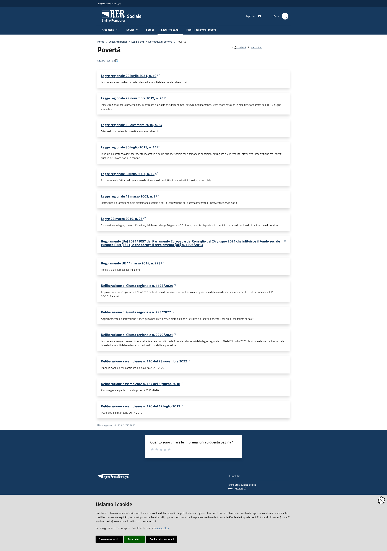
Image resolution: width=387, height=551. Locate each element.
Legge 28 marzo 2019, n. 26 (122, 218)
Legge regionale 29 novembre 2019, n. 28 (132, 98)
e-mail (239, 488)
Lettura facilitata (106, 60)
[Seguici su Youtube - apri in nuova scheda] (258, 16)
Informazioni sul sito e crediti (242, 484)
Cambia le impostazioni (162, 539)
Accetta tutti (134, 539)
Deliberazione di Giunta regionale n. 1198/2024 (137, 285)
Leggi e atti (137, 42)
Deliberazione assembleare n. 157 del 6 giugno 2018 (140, 383)
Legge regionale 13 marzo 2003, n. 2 (128, 196)
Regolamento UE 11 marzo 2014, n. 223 (131, 263)
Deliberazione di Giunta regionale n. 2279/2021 (137, 334)
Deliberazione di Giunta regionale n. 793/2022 (136, 312)
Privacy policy (161, 528)
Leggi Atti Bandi (118, 42)
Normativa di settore (160, 42)
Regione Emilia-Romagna (109, 3)
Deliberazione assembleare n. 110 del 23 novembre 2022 (144, 361)
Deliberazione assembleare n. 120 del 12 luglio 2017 (140, 406)
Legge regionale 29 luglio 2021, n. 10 (128, 75)
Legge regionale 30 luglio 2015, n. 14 (128, 147)
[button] (285, 16)
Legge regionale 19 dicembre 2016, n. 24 (131, 124)
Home (100, 42)
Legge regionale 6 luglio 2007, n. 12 (127, 174)
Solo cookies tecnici (109, 539)
